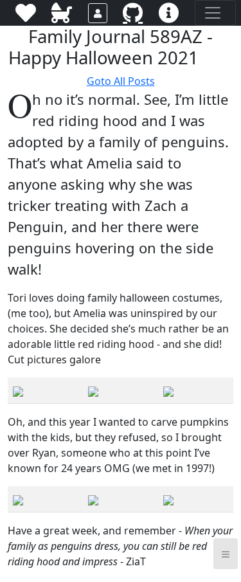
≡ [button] (225, 553)
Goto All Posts (121, 81)
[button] (209, 58)
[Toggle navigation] (215, 13)
